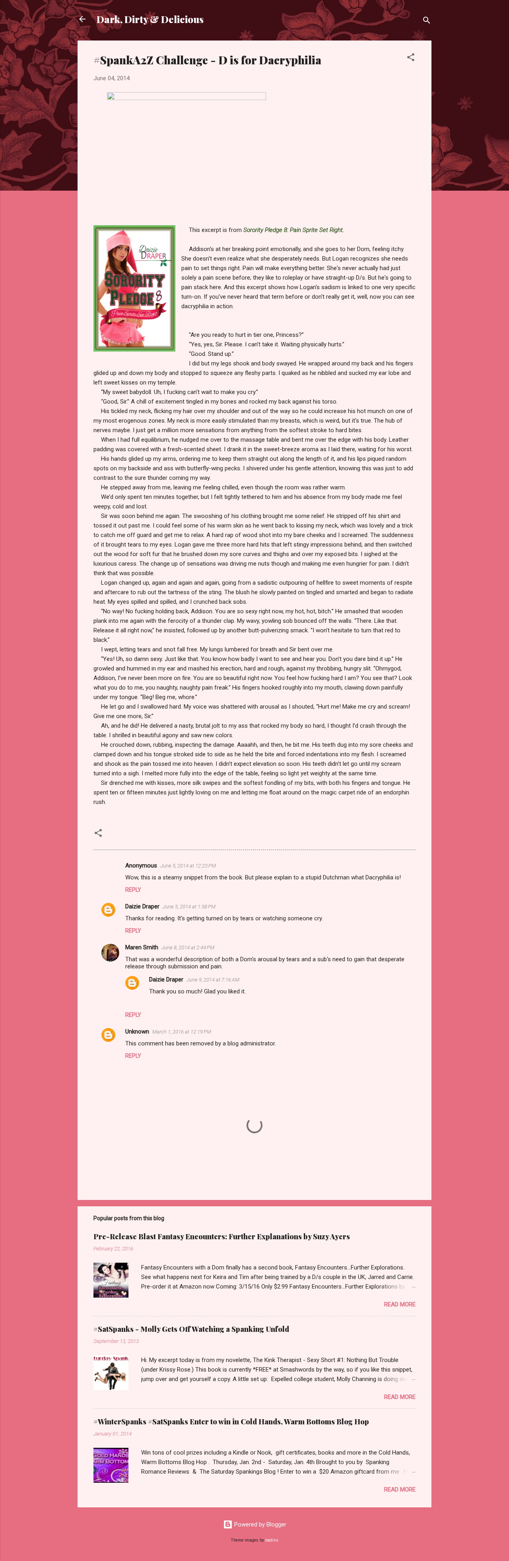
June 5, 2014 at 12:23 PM (188, 866)
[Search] (426, 22)
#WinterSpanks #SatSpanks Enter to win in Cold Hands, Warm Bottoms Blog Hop (231, 1421)
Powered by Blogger (259, 1524)
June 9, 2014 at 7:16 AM (213, 980)
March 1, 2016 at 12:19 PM (181, 1032)
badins (271, 1540)
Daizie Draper (142, 906)
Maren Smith (141, 947)
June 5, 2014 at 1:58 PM (189, 907)
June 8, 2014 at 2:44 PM (187, 948)
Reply (133, 890)
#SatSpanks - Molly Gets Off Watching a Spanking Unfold (191, 1329)
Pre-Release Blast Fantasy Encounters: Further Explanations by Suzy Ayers (221, 1236)
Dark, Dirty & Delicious (150, 19)
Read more (400, 1304)
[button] (411, 58)
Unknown (137, 1031)
